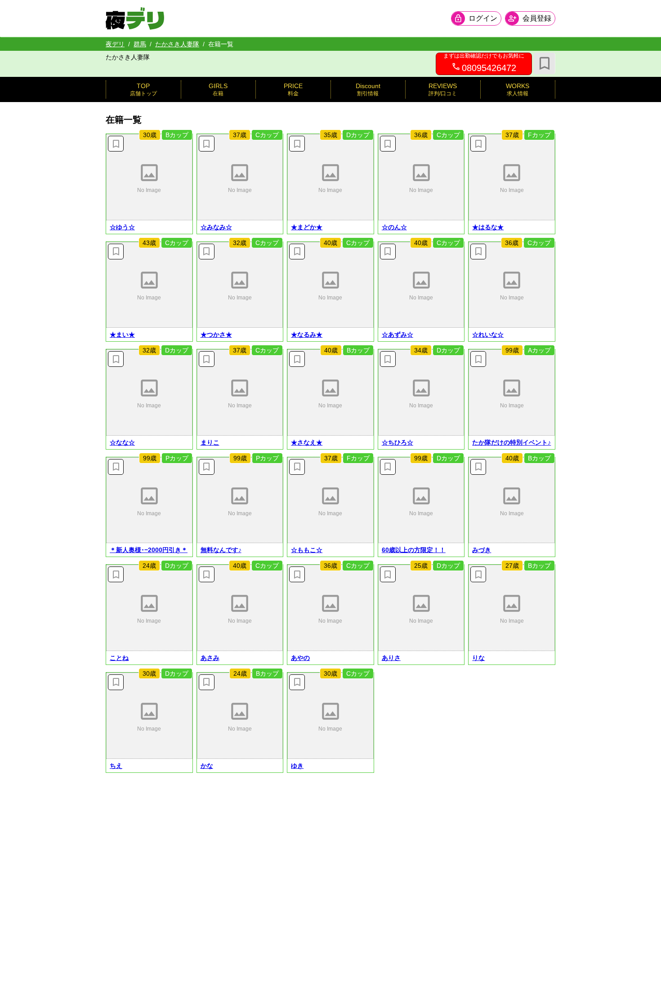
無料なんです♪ (221, 549)
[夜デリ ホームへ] (135, 18)
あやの (300, 657)
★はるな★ (488, 227)
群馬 (140, 44)
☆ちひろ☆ (397, 442)
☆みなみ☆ (216, 227)
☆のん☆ (394, 227)
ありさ (391, 657)
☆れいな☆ (488, 334)
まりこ (210, 442)
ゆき (297, 765)
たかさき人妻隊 (177, 44)
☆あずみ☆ (397, 334)
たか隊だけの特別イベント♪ (511, 442)
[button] (149, 177)
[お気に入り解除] (116, 144)
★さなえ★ (306, 442)
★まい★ (122, 334)
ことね (119, 657)
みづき (481, 549)
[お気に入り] (544, 63)
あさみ (210, 657)
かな (207, 765)
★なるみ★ (306, 334)
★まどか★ (306, 227)
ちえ (116, 765)
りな (478, 657)
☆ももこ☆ (306, 549)
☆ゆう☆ (122, 227)
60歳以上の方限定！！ (414, 549)
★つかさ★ (216, 334)
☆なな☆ (122, 442)
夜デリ (115, 44)
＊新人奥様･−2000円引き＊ (149, 549)
